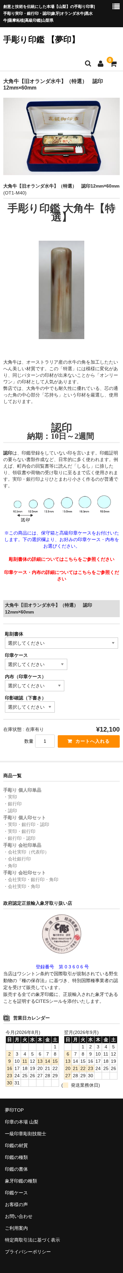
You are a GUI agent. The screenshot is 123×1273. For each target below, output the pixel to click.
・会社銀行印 (17, 858)
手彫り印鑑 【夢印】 (41, 39)
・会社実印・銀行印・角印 (30, 879)
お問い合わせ (18, 1216)
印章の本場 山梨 (21, 1121)
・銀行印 (12, 803)
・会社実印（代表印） (26, 852)
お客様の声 (16, 1204)
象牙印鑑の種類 (21, 1180)
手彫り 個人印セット (24, 817)
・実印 (10, 796)
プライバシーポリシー (28, 1251)
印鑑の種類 (16, 1157)
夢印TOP (14, 1110)
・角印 (10, 865)
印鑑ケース (16, 1192)
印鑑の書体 (16, 1169)
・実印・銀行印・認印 (26, 824)
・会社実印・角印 (21, 886)
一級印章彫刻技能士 (25, 1133)
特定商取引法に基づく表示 (32, 1240)
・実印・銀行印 (19, 831)
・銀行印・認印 (19, 838)
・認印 (10, 810)
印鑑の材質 (16, 1145)
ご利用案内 (16, 1228)
